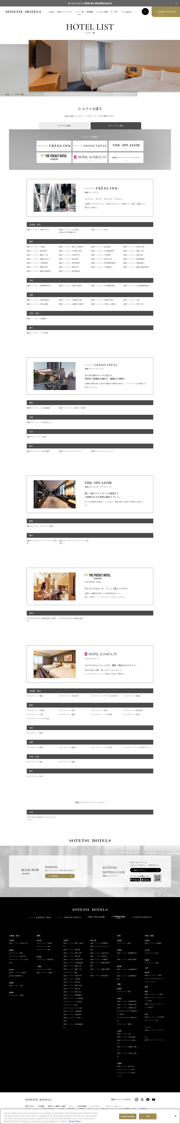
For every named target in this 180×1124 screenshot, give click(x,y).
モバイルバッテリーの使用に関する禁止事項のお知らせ (90, 3)
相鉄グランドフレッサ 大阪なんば (39, 422)
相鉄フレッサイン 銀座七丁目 (37, 255)
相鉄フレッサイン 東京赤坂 (133, 255)
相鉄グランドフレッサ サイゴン (70, 451)
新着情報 (89, 12)
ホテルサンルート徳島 (67, 761)
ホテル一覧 (79, 12)
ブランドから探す (116, 125)
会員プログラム (139, 870)
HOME (51, 12)
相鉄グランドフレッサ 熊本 (36, 436)
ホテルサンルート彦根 (35, 747)
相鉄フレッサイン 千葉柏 (36, 246)
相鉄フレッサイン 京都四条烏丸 (38, 300)
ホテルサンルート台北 (35, 776)
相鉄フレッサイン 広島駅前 (36, 318)
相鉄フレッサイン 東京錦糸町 (69, 263)
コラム (71, 1106)
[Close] (175, 1116)
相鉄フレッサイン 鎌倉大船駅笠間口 (136, 267)
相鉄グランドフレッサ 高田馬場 (38, 408)
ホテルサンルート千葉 (35, 714)
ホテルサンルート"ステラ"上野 (38, 718)
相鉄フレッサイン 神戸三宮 (133, 304)
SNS (115, 11)
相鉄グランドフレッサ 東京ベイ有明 (72, 408)
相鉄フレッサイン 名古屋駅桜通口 (103, 285)
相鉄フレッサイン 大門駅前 (101, 255)
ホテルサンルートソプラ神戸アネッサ (136, 747)
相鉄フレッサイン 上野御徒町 (37, 263)
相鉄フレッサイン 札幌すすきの (38, 229)
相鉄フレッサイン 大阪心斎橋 (37, 304)
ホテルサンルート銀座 (67, 714)
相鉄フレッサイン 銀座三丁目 (133, 251)
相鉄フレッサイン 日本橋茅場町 (102, 251)
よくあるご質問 (102, 12)
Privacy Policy (75, 1121)
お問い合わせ (29, 1106)
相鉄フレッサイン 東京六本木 (101, 259)
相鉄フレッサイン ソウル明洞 (37, 333)
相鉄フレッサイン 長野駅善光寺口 (39, 285)
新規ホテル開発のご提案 (56, 1106)
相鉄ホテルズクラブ (64, 12)
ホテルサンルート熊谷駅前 (132, 710)
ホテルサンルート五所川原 (68, 696)
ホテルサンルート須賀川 (132, 696)
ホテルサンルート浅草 (131, 714)
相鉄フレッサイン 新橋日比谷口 (38, 259)
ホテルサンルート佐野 (99, 710)
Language (128, 11)
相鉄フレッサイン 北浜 (131, 300)
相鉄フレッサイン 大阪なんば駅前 (103, 304)
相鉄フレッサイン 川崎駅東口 (101, 267)
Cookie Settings (128, 1116)
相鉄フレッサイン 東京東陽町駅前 (103, 263)
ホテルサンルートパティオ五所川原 (104, 696)
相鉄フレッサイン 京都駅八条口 (102, 300)
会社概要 (41, 1106)
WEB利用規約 (82, 1106)
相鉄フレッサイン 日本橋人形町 (70, 251)
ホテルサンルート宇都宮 (35, 710)
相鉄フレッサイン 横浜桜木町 (37, 267)
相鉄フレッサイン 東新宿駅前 (133, 259)
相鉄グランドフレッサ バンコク (102, 451)
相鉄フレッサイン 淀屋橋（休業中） (72, 304)
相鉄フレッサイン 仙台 (99, 229)
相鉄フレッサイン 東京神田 (101, 246)
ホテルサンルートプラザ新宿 (101, 714)
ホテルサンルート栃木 (67, 710)
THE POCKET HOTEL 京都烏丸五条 (71, 618)
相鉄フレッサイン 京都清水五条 (70, 300)
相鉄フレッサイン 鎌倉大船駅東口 (39, 271)
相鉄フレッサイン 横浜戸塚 (68, 267)
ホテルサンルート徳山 (35, 761)
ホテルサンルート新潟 (35, 733)
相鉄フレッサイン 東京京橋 (36, 251)
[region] (90, 1116)
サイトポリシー (96, 1106)
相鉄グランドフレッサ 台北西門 (38, 451)
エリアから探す (64, 125)
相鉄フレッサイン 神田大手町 (133, 246)
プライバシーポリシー (113, 1106)
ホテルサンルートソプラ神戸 (101, 747)
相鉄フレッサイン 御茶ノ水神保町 (71, 246)
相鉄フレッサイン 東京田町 (68, 259)
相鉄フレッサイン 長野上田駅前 (70, 285)
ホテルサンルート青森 (35, 696)
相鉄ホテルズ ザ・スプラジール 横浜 (40, 526)
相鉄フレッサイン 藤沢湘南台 (69, 271)
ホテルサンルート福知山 (67, 747)
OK (147, 1116)
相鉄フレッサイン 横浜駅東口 (133, 263)
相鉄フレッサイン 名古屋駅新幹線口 (136, 285)
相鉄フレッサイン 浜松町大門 (69, 255)
